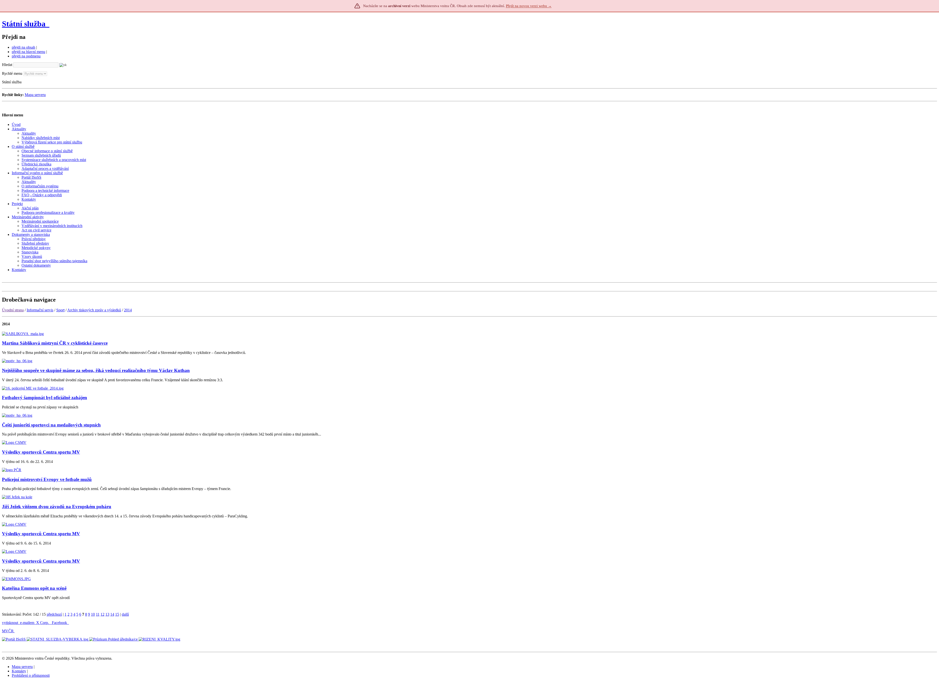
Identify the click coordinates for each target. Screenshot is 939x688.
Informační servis (40, 310)
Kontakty (19, 671)
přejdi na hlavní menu (28, 52)
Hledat (7, 65)
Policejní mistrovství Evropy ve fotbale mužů (47, 479)
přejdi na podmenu (26, 56)
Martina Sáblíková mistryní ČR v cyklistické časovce (55, 343)
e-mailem (27, 623)
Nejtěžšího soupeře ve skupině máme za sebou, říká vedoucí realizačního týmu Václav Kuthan (96, 370)
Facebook (60, 623)
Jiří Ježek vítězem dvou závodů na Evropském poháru (56, 506)
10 (93, 614)
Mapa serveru (35, 95)
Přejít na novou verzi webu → (529, 6)
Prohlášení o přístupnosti (31, 675)
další (125, 614)
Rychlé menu (12, 73)
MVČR (8, 631)
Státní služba (24, 23)
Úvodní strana (13, 310)
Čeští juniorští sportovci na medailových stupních (51, 424)
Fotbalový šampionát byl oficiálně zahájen (44, 397)
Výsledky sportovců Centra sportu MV (41, 452)
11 (98, 614)
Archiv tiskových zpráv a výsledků (94, 310)
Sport (60, 310)
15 (117, 614)
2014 (128, 310)
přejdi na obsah (23, 47)
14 (112, 614)
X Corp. (43, 623)
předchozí (54, 614)
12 (102, 614)
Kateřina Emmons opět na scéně (34, 588)
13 (107, 614)
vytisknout (10, 623)
